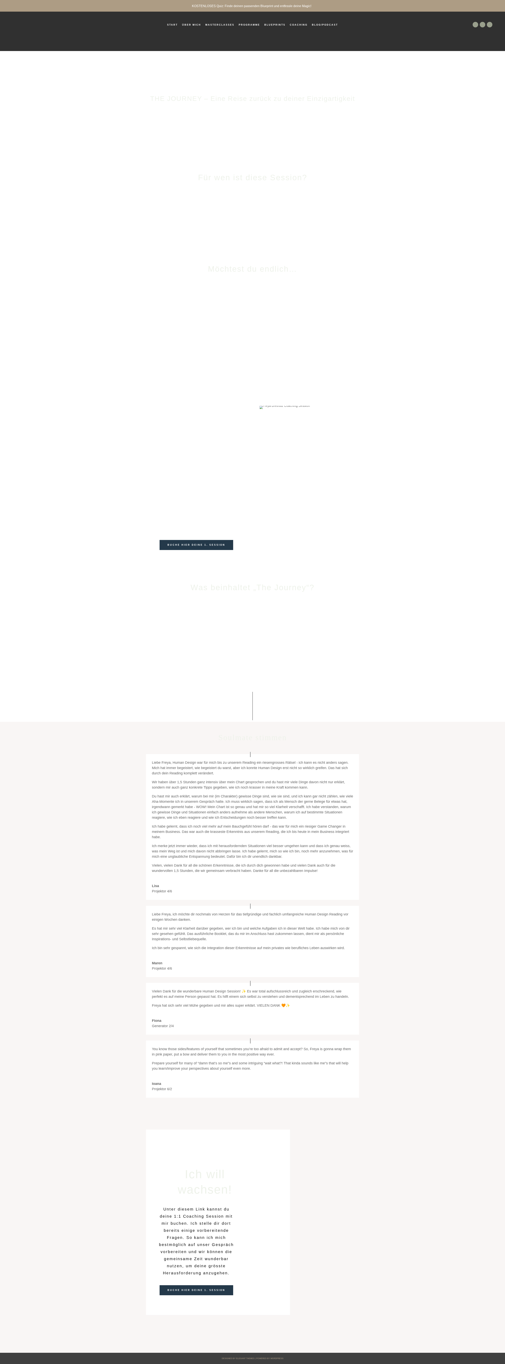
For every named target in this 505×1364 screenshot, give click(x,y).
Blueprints (274, 24)
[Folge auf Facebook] (475, 24)
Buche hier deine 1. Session (196, 545)
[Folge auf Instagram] (489, 24)
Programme (249, 24)
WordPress (276, 1358)
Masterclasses (219, 24)
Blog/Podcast (325, 24)
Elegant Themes (245, 1358)
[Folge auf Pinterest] (482, 24)
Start (172, 24)
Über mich (191, 24)
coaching (299, 24)
